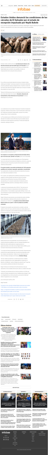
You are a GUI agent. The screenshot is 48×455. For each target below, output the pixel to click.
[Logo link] (24, 9)
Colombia (25, 5)
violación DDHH (7, 319)
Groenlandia (27, 12)
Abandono (23, 12)
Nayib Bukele (20, 319)
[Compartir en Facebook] (21, 60)
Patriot (34, 12)
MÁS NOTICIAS (16, 387)
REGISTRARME (37, 5)
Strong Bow (31, 12)
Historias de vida (18, 12)
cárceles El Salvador (4, 321)
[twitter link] (6, 437)
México (33, 5)
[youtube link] (4, 439)
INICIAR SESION (44, 5)
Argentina (15, 5)
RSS (15, 445)
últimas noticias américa (19, 321)
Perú (33, 439)
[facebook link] (4, 437)
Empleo (24, 433)
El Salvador (14, 319)
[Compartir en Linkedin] (25, 60)
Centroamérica (15, 442)
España (29, 5)
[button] (2, 5)
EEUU (2, 319)
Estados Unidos (20, 5)
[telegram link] (6, 439)
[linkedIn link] (8, 439)
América (15, 433)
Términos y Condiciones (42, 433)
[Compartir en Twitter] (23, 60)
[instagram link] (8, 437)
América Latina (4, 14)
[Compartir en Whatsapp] (18, 60)
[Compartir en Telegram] (27, 60)
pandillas (11, 321)
